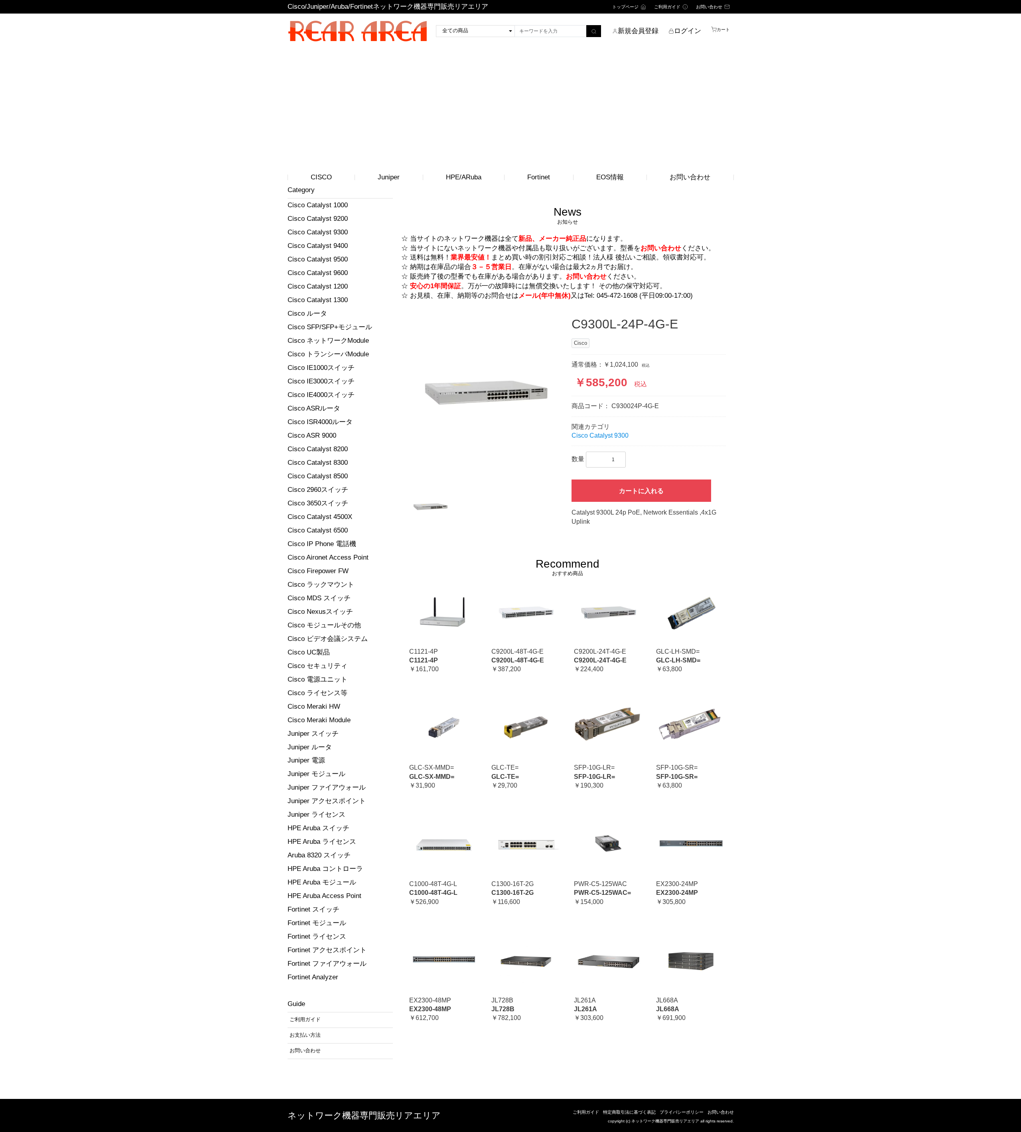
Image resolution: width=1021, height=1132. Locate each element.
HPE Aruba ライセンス (322, 841)
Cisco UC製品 (309, 652)
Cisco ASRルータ (314, 408)
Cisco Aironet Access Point (328, 557)
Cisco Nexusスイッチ (320, 611)
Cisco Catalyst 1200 (318, 286)
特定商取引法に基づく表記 (629, 1112)
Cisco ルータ (307, 313)
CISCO (321, 177)
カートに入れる (641, 490)
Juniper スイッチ (313, 733)
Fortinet (538, 177)
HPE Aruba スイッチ (318, 828)
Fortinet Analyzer (313, 977)
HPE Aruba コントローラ (325, 869)
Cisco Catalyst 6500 (318, 530)
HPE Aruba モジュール (322, 882)
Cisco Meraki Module (319, 720)
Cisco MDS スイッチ (319, 598)
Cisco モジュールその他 (324, 625)
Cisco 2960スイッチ (318, 489)
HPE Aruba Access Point (324, 896)
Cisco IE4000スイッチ (321, 395)
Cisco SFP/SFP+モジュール (330, 327)
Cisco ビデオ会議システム (328, 639)
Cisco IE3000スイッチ (321, 381)
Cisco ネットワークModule (328, 340)
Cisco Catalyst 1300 (318, 300)
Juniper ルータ (310, 747)
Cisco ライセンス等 (317, 693)
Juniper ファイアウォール (327, 787)
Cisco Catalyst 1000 (318, 205)
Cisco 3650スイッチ (318, 503)
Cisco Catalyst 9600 (318, 273)
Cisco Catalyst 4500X (320, 517)
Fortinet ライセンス (317, 936)
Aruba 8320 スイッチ (319, 855)
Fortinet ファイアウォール (327, 963)
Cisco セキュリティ (317, 666)
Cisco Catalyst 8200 (318, 449)
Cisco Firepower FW (318, 571)
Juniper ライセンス (316, 814)
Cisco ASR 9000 (312, 435)
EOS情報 (610, 177)
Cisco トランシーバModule (328, 354)
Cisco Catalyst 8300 (318, 462)
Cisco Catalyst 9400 (318, 246)
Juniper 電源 (306, 760)
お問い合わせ (690, 177)
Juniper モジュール (316, 774)
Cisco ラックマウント (321, 584)
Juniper (389, 177)
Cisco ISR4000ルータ (320, 422)
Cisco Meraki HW (314, 706)
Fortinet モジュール (317, 923)
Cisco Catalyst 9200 (318, 218)
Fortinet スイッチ (313, 909)
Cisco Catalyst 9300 (318, 232)
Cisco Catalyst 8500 (318, 476)
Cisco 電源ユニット (317, 679)
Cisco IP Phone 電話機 (322, 544)
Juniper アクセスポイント (327, 801)
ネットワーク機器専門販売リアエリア (364, 1115)
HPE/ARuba (463, 177)
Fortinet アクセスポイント (327, 950)
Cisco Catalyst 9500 (318, 259)
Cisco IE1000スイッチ (321, 367)
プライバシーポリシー (682, 1112)
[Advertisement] (510, 109)
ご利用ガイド (586, 1112)
